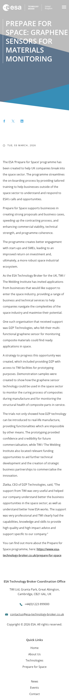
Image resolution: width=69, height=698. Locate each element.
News (34, 681)
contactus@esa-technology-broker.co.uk (37, 614)
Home (34, 648)
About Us (34, 654)
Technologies (34, 660)
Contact (34, 694)
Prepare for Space (34, 667)
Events (34, 688)
